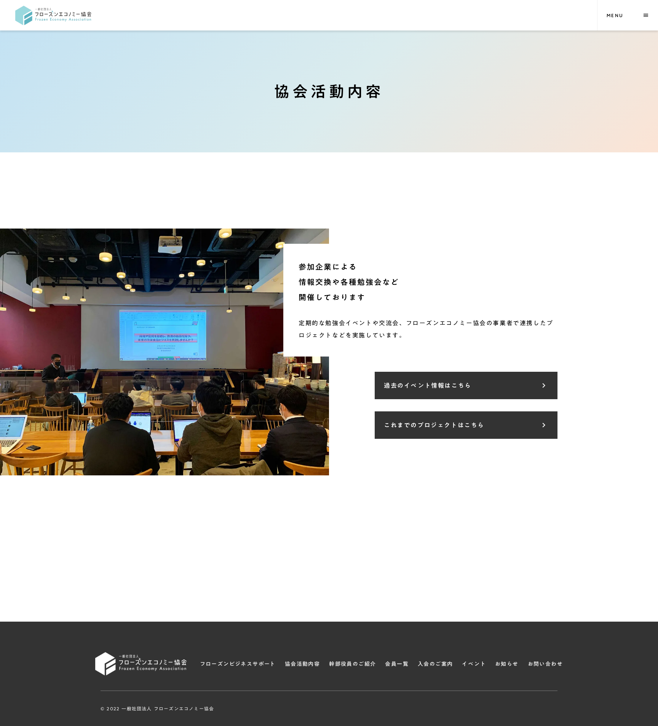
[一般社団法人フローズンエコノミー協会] (53, 15)
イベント (474, 664)
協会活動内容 (302, 664)
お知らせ (507, 664)
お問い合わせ (545, 664)
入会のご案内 (435, 664)
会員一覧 (397, 664)
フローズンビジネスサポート (238, 664)
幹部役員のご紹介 (352, 664)
